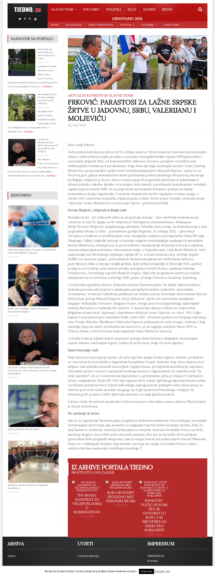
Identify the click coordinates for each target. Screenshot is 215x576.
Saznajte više (162, 571)
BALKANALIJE (74, 24)
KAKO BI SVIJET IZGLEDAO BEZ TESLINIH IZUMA (120, 496)
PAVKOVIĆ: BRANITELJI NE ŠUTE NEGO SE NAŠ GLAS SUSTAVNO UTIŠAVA (48, 145)
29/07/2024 (154, 534)
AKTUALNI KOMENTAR (87, 95)
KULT (132, 9)
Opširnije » (48, 86)
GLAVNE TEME (120, 95)
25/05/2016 (87, 516)
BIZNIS (167, 9)
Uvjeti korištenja (88, 556)
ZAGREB (149, 9)
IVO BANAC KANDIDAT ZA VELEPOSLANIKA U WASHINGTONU (87, 503)
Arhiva (12, 556)
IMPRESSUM (155, 556)
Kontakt (152, 560)
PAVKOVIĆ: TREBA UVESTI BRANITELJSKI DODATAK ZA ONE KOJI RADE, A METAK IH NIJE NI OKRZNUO (32, 370)
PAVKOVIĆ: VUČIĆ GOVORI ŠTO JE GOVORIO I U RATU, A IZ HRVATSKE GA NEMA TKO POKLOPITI (154, 515)
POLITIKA (113, 9)
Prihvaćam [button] (146, 571)
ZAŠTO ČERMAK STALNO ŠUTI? (23, 429)
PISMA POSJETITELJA (101, 24)
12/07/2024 (121, 505)
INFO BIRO (91, 9)
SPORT (55, 24)
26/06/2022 (77, 125)
